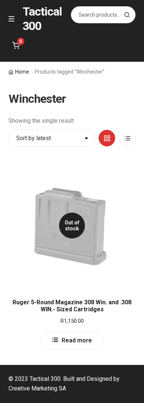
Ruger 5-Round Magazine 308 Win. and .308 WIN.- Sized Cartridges (72, 306)
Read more (77, 340)
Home (22, 72)
